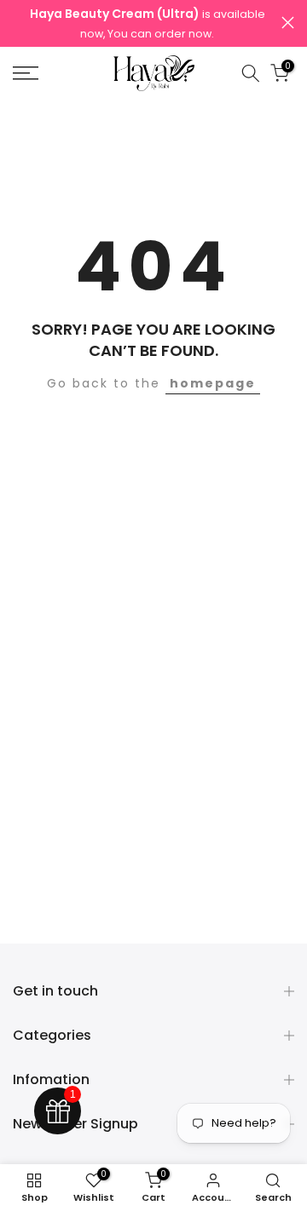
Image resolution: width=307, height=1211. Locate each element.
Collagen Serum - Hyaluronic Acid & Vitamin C (173, 1196)
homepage (213, 383)
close (287, 22)
